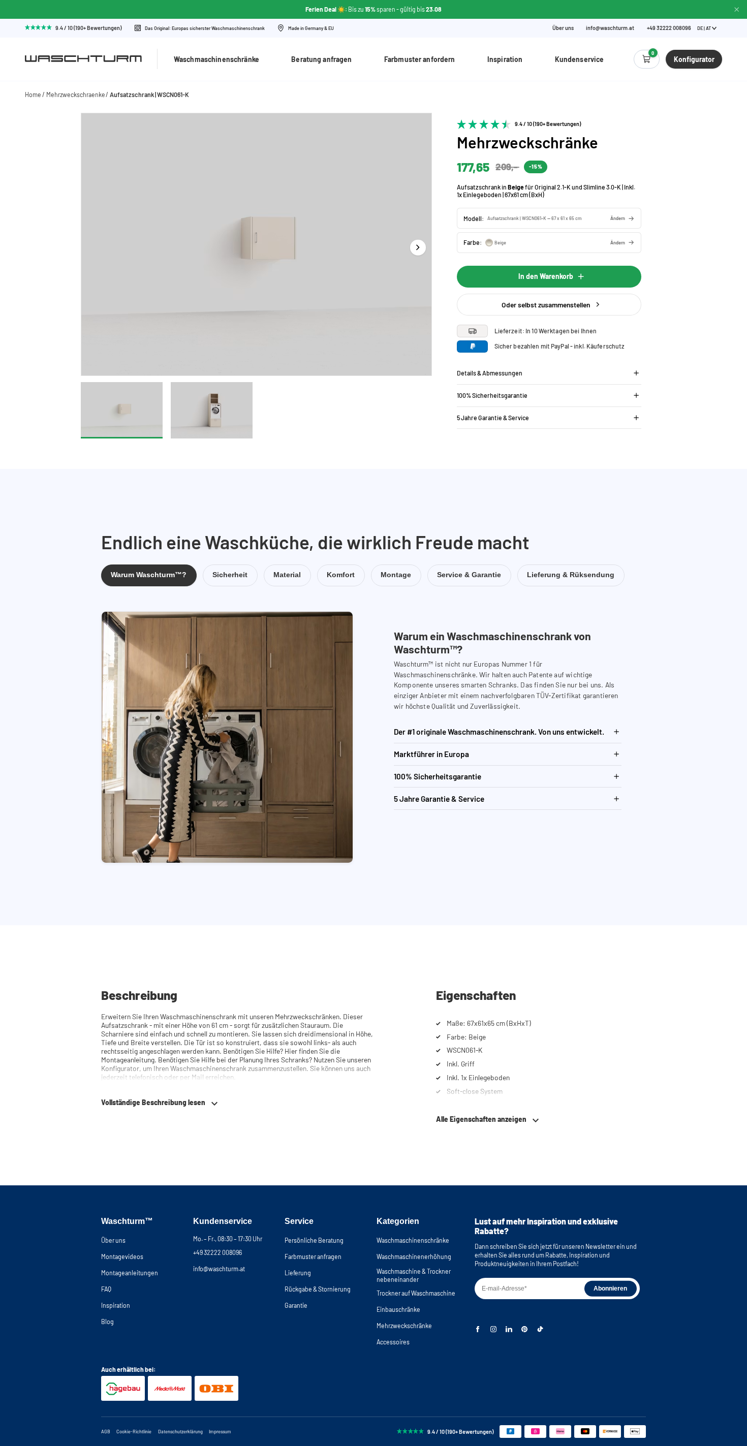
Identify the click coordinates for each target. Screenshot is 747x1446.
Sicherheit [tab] (229, 575)
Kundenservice (579, 59)
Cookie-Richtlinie (133, 1431)
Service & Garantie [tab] (469, 575)
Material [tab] (287, 575)
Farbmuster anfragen (313, 1256)
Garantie (296, 1305)
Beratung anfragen (321, 59)
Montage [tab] (396, 575)
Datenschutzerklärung (180, 1431)
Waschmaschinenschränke (216, 59)
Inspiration (505, 59)
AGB (105, 1431)
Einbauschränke (398, 1309)
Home (33, 94)
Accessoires (393, 1341)
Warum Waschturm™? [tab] (148, 575)
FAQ (106, 1289)
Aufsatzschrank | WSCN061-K (149, 94)
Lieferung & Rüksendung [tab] (570, 575)
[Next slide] (418, 247)
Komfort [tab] (341, 575)
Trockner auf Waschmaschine (416, 1293)
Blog (107, 1321)
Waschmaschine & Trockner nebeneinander (414, 1275)
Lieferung (298, 1272)
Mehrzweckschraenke (75, 94)
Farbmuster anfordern (419, 59)
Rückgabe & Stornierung (318, 1289)
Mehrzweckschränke (404, 1325)
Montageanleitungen (129, 1272)
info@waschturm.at (610, 28)
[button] (549, 218)
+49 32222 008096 (217, 1252)
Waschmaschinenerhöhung (414, 1256)
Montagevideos (122, 1256)
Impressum (220, 1431)
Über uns (563, 28)
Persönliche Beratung (314, 1240)
